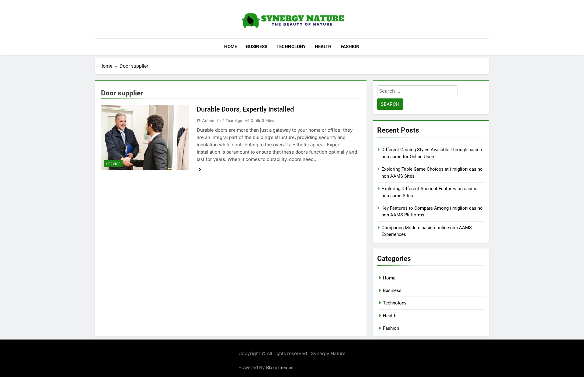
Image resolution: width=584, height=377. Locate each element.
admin (208, 120)
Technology (291, 46)
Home (230, 46)
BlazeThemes (280, 367)
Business (256, 46)
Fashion (350, 46)
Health (323, 46)
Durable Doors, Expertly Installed (245, 109)
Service (113, 164)
